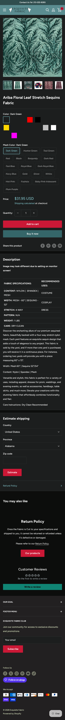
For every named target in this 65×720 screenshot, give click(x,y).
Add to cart (32, 224)
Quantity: (8, 213)
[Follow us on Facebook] (5, 673)
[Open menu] (4, 10)
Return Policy (42, 543)
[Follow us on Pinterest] (22, 673)
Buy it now (32, 233)
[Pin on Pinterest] (48, 245)
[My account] (53, 10)
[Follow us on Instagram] (17, 673)
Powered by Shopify (12, 713)
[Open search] (47, 10)
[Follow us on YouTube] (28, 673)
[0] (59, 10)
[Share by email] (60, 245)
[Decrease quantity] (18, 213)
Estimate (12, 472)
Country (7, 425)
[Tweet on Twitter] (54, 245)
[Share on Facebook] (43, 245)
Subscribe (13, 649)
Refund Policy (10, 485)
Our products (32, 553)
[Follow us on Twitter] (11, 673)
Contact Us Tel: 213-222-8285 (33, 2)
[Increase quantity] (34, 213)
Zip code (7, 453)
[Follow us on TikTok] (34, 673)
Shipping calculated (25, 203)
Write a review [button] (32, 586)
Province (7, 439)
